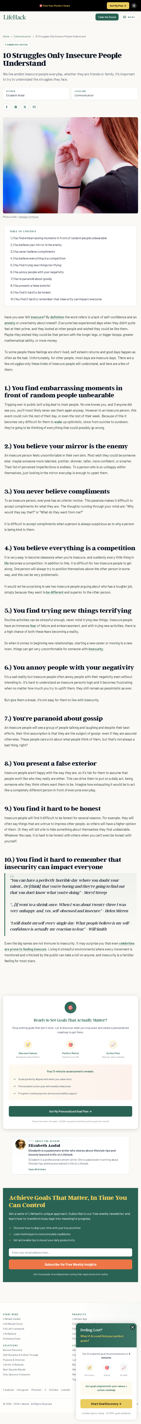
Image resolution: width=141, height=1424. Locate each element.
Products (79, 1314)
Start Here (11, 1314)
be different (54, 592)
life (6, 563)
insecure (37, 317)
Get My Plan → (118, 5)
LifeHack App (79, 1318)
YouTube (53, 1389)
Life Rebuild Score (12, 1323)
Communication (22, 36)
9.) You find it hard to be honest (30, 292)
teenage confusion (28, 216)
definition (57, 317)
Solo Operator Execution (16, 1374)
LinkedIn (65, 1389)
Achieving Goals (11, 1338)
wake (58, 422)
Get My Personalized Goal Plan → (70, 1111)
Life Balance (9, 1333)
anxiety (9, 323)
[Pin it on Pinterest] (15, 107)
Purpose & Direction (14, 1359)
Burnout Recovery (12, 1349)
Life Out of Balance (13, 1364)
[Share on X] (25, 107)
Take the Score (107, 16)
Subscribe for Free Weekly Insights (71, 1264)
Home (6, 36)
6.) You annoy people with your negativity (37, 272)
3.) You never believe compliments (32, 251)
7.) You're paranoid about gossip (31, 278)
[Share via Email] (34, 107)
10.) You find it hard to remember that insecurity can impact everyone (56, 299)
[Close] (134, 5)
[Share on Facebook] (6, 107)
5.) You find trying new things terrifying (35, 265)
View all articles (37, 1169)
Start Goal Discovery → (106, 1403)
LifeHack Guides (12, 1318)
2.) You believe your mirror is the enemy (36, 244)
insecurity (95, 649)
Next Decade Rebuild (14, 1369)
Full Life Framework (13, 1328)
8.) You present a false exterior (30, 285)
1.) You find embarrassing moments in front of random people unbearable (58, 238)
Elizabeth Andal (15, 95)
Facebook (8, 1389)
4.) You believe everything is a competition (38, 258)
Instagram (22, 1389)
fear (33, 626)
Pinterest (36, 1389)
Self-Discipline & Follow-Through (20, 1354)
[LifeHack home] (14, 17)
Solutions (10, 1345)
